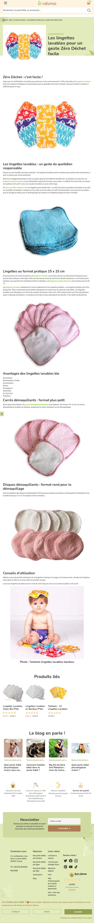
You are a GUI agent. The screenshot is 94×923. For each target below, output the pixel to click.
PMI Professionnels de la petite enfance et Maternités (54, 883)
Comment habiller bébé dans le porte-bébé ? (35, 768)
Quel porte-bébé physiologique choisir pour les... (12, 768)
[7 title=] (11, 713)
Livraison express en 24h (36, 791)
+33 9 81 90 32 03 (20, 867)
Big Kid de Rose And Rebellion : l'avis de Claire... (57, 768)
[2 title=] (29, 713)
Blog (34, 878)
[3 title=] (5, 713)
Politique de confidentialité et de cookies (76, 918)
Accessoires (37, 875)
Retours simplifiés (58, 791)
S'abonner (63, 828)
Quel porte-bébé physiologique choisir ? (80, 768)
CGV (49, 875)
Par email (14, 870)
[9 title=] (14, 713)
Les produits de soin (56, 34)
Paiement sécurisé (13, 791)
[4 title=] (34, 713)
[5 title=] (8, 713)
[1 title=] (3, 713)
